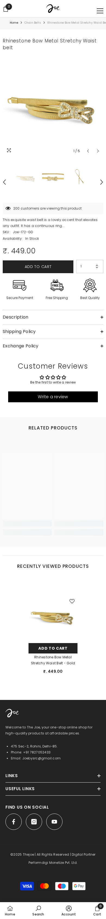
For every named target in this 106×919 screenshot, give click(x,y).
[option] (53, 106)
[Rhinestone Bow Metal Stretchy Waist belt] (53, 615)
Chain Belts (32, 23)
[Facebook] (13, 822)
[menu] (100, 11)
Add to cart (38, 266)
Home (14, 23)
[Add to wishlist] (72, 601)
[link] (27, 524)
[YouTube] (54, 822)
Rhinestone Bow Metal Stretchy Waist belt (53, 660)
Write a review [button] (53, 397)
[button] (88, 151)
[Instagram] (34, 822)
